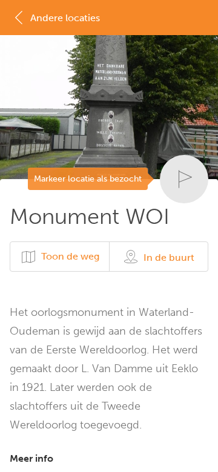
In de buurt (169, 257)
